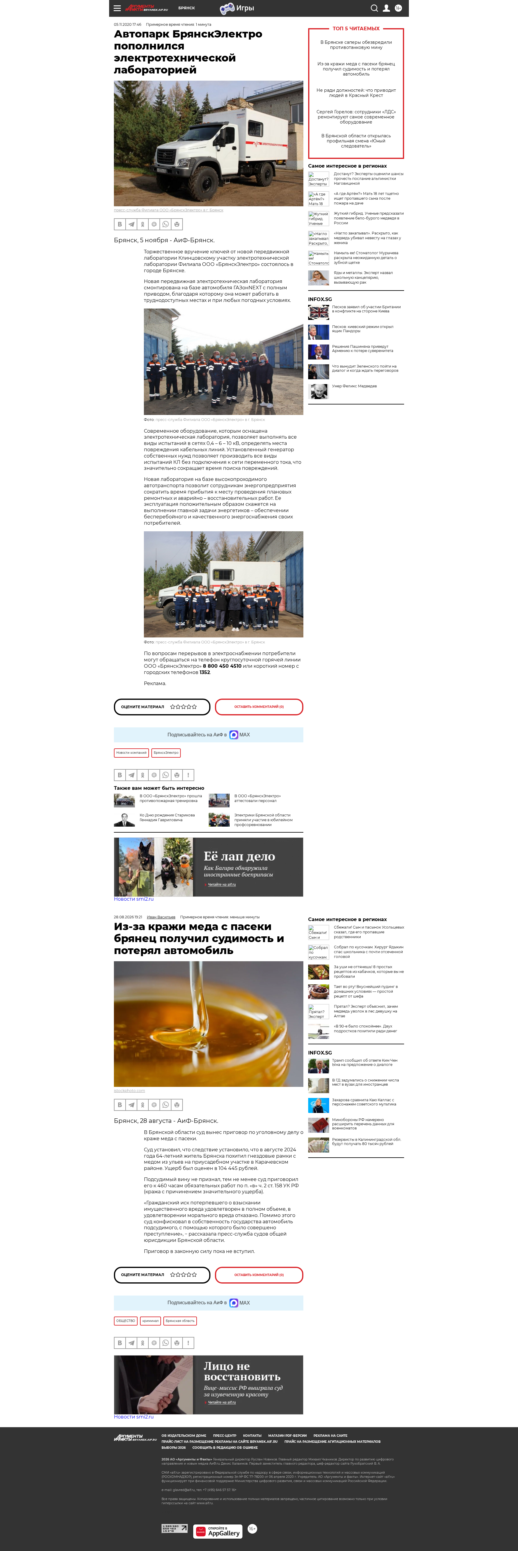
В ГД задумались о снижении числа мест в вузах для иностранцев (365, 1082)
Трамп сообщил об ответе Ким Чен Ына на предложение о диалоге (364, 1062)
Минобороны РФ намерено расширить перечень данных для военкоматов (363, 1124)
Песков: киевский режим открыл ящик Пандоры (363, 329)
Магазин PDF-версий (287, 1436)
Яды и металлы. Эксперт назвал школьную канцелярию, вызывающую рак (363, 277)
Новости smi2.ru (134, 899)
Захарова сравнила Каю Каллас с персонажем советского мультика (364, 1102)
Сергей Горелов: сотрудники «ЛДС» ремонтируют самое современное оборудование (356, 117)
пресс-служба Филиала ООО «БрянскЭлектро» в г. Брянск (168, 210)
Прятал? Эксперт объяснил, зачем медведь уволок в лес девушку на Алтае (366, 1011)
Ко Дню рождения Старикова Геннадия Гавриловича (167, 817)
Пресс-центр (224, 1436)
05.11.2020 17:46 (127, 24)
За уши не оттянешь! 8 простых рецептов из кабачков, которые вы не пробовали (369, 972)
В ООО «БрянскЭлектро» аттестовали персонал (257, 798)
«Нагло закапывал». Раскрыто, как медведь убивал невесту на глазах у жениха (367, 238)
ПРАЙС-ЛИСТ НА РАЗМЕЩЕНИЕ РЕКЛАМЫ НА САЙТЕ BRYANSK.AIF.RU (220, 1442)
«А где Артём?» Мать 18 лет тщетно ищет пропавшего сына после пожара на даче (366, 198)
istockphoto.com (129, 1090)
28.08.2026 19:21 (128, 917)
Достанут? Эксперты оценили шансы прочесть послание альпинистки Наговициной (368, 179)
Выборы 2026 (174, 1448)
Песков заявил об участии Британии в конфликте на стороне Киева (366, 309)
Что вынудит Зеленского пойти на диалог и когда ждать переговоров (365, 368)
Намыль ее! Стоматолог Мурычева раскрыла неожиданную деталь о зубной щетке (366, 258)
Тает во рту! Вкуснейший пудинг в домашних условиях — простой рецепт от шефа (366, 991)
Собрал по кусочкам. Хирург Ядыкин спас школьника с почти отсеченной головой (368, 952)
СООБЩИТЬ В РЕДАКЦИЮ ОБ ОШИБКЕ (225, 1448)
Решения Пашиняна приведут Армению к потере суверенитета (362, 349)
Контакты (252, 1436)
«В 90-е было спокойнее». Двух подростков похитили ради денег (365, 1028)
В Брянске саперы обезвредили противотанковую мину (356, 45)
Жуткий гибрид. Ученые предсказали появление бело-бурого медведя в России (369, 218)
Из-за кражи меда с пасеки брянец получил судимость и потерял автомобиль (356, 69)
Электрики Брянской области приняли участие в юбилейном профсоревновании (263, 820)
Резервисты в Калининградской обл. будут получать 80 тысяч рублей (366, 1142)
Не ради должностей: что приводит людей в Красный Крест (356, 93)
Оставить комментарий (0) (259, 707)
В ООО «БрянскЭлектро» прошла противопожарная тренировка (171, 798)
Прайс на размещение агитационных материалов (332, 1442)
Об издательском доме (184, 1436)
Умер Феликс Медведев (354, 386)
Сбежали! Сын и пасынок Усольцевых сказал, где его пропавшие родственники (369, 932)
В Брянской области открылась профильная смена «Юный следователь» (356, 141)
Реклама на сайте (330, 1436)
